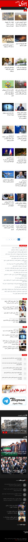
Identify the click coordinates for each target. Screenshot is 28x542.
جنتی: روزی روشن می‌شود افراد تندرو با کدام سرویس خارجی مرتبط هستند (10, 342)
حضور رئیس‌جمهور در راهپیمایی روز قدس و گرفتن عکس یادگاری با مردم (14, 471)
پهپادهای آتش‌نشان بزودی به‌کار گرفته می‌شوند (9, 69)
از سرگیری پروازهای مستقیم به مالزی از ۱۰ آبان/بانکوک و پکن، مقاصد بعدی (15, 280)
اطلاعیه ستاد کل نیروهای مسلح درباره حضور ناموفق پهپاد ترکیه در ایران (8, 93)
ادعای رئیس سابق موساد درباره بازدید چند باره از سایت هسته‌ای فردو (12, 363)
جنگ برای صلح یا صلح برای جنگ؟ (11, 314)
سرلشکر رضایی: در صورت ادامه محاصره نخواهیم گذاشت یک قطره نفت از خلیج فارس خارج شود (12, 499)
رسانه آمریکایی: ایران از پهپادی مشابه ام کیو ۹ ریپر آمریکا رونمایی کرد (21, 228)
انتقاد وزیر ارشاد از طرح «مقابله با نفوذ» (19, 248)
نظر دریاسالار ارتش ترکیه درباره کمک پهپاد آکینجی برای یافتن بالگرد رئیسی (20, 92)
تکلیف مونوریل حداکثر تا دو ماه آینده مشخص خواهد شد (16, 270)
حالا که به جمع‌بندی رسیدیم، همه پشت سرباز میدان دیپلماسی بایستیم (12, 494)
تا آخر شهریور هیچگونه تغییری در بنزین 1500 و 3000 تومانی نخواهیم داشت (15, 275)
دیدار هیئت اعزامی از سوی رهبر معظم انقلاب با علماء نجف (16, 268)
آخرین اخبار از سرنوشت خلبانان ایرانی (20, 266)
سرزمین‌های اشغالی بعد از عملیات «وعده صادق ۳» (14, 431)
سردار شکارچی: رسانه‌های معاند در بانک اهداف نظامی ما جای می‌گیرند (15, 261)
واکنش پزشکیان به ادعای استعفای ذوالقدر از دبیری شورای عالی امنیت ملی (12, 368)
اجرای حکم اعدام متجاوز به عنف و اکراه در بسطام (10, 336)
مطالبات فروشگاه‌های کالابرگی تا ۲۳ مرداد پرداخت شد (17, 264)
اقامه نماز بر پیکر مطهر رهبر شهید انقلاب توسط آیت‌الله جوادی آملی (15, 453)
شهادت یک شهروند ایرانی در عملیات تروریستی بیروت (9, 24)
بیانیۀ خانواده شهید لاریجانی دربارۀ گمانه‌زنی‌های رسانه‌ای (13, 373)
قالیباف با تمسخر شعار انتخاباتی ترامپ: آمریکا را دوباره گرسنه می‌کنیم (13, 489)
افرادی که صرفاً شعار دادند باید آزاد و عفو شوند (10, 332)
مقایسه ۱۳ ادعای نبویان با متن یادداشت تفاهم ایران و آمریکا (10, 308)
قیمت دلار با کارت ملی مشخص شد (20, 272)
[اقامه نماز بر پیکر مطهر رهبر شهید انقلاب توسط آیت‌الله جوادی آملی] (14, 447)
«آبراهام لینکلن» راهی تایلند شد (21, 287)
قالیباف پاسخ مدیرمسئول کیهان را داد (20, 293)
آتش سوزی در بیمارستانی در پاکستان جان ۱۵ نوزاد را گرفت (15, 291)
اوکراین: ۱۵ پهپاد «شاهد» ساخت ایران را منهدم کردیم (8, 228)
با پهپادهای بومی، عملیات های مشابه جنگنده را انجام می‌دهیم (8, 138)
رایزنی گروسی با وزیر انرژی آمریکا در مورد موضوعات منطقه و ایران (14, 289)
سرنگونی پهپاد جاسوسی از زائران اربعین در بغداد (8, 181)
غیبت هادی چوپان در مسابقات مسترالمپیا (19, 250)
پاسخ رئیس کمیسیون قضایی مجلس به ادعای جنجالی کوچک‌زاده (12, 378)
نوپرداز (16, 540)
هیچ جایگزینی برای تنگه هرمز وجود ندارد (10, 321)
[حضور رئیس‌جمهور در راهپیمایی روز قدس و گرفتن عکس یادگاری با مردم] (14, 465)
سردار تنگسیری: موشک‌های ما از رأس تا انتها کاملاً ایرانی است (8, 160)
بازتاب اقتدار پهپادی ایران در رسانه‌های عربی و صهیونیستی (8, 204)
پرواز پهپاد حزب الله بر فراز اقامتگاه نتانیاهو (21, 68)
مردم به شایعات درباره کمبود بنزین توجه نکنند (18, 256)
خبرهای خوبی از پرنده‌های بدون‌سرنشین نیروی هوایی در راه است (20, 184)
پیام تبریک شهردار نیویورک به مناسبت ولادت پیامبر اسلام (16, 254)
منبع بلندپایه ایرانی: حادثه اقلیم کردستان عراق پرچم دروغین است (12, 359)
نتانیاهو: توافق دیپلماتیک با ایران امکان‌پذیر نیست (17, 252)
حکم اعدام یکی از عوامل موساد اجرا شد (8, 114)
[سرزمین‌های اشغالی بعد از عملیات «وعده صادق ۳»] (14, 425)
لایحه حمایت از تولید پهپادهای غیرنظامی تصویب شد (21, 138)
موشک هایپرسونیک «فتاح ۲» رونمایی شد (21, 162)
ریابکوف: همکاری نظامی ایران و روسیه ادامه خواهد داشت (20, 205)
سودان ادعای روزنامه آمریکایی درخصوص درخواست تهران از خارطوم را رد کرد (21, 115)
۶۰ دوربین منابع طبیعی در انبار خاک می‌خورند (8, 46)
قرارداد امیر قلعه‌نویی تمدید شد (21, 278)
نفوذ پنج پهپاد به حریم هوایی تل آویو (21, 45)
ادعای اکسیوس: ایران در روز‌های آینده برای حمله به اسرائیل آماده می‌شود (20, 24)
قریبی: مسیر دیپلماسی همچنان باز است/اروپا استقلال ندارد (10, 347)
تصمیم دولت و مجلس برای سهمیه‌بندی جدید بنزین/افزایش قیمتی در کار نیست (13, 484)
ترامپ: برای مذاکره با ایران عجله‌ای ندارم (19, 258)
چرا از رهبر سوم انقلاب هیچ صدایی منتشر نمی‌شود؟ (11, 302)
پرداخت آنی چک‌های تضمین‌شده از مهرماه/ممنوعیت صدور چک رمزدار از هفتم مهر (15, 284)
